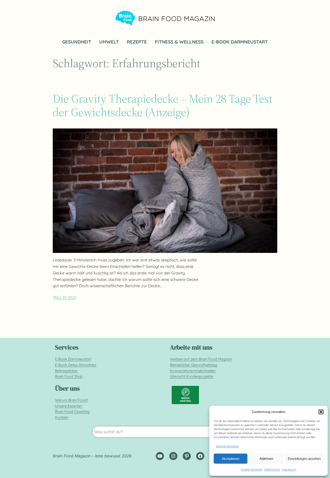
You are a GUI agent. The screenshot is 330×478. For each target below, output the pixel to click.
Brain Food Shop (69, 376)
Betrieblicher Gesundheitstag (193, 365)
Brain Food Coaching (72, 411)
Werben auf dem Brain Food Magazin (201, 359)
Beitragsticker (66, 370)
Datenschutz (272, 469)
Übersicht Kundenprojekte (191, 376)
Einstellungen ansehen (304, 459)
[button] (321, 412)
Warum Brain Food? (71, 400)
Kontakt (61, 417)
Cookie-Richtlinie (251, 469)
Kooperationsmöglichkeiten (193, 370)
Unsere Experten (68, 406)
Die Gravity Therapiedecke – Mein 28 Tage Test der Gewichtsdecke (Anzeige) (162, 105)
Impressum (289, 469)
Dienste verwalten (227, 446)
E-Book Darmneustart (73, 359)
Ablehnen (266, 459)
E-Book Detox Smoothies (75, 365)
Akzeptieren (230, 459)
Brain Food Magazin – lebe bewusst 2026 (92, 456)
